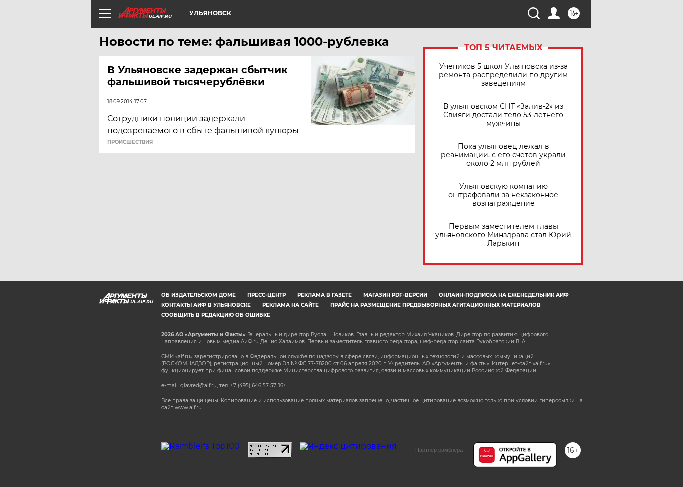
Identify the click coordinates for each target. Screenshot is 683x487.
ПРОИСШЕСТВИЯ (130, 142)
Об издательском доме (199, 295)
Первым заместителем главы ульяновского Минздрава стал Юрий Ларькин (504, 235)
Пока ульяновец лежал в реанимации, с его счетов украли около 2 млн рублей (503, 155)
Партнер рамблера (439, 450)
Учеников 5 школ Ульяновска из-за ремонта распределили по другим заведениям (503, 75)
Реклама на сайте (290, 305)
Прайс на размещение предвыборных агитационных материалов (435, 305)
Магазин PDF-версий (396, 295)
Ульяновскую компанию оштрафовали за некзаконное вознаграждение (503, 195)
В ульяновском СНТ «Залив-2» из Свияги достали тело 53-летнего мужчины (504, 115)
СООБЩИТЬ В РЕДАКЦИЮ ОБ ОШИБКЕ (216, 315)
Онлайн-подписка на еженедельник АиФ (504, 295)
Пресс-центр (267, 295)
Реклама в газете (325, 295)
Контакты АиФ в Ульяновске (206, 305)
